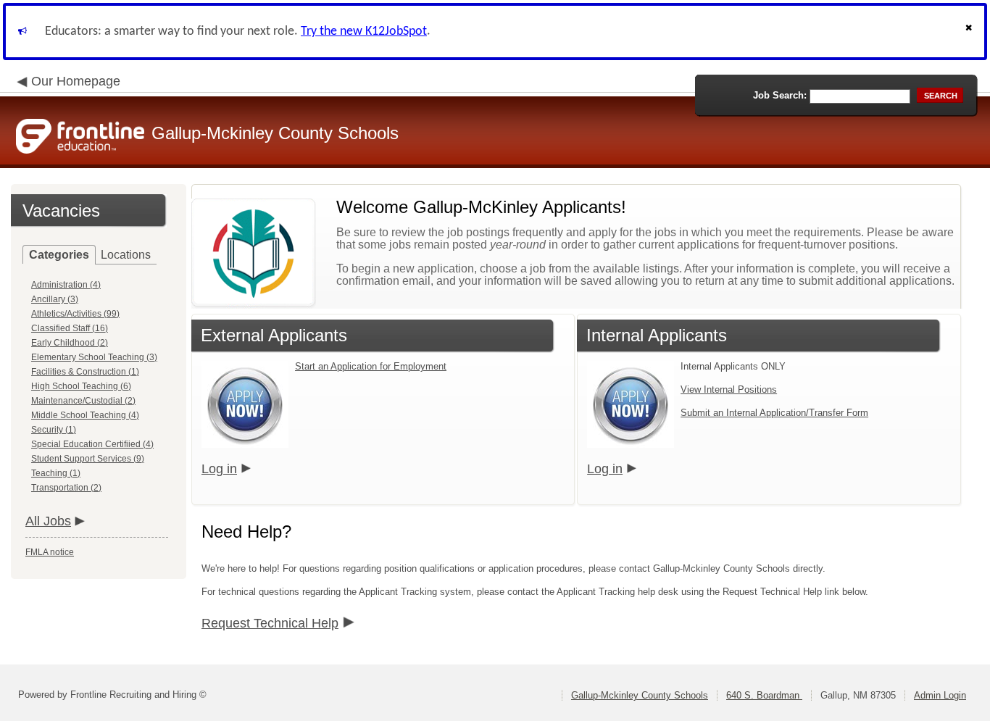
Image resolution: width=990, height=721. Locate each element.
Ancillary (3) (54, 299)
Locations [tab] (126, 255)
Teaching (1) (55, 473)
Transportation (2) (66, 488)
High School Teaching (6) (81, 386)
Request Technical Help (269, 623)
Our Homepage (75, 81)
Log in (219, 468)
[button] (970, 31)
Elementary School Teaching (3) (94, 357)
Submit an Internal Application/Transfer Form (774, 412)
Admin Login (940, 695)
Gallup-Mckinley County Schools (639, 695)
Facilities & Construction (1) (85, 372)
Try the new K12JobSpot (364, 31)
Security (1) (53, 430)
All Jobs (48, 521)
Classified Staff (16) (69, 328)
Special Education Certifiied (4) (92, 444)
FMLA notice (49, 552)
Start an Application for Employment (370, 366)
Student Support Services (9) (87, 459)
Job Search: (780, 95)
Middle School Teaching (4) (85, 415)
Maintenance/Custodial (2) (83, 401)
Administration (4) (66, 285)
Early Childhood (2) (69, 343)
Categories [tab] (59, 255)
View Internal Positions (729, 389)
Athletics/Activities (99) (75, 314)
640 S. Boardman (764, 695)
